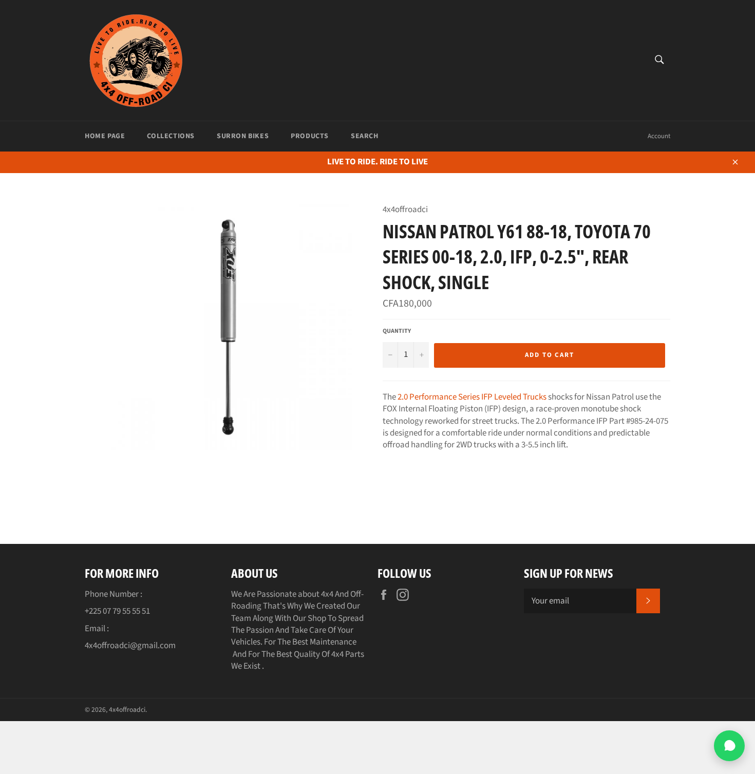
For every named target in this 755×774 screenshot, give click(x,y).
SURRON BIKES (243, 136)
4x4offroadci (127, 709)
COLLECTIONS (171, 136)
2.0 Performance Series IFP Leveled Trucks (472, 397)
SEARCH (365, 136)
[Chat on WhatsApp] (729, 745)
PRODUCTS (310, 136)
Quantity (397, 331)
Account (659, 136)
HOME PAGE (105, 136)
